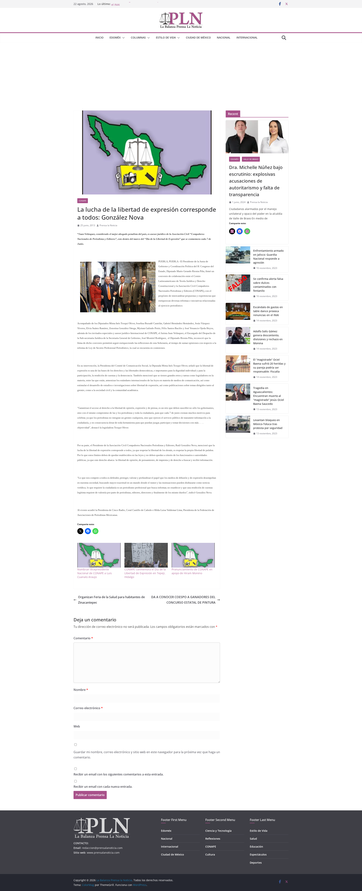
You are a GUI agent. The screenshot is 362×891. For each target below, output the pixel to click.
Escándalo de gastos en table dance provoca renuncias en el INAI (268, 311)
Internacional (247, 37)
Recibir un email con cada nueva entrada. (103, 787)
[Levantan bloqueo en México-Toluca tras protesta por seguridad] (238, 427)
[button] (123, 38)
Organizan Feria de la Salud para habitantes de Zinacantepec (111, 600)
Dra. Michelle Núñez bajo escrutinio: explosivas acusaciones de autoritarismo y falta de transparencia (256, 180)
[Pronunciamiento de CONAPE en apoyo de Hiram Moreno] (193, 555)
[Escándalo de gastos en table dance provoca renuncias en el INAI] (238, 314)
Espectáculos (258, 854)
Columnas (138, 37)
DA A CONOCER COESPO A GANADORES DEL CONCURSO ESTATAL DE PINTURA (183, 600)
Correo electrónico (88, 708)
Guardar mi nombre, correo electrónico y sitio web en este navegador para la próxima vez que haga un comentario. (147, 755)
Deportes (256, 862)
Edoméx (115, 37)
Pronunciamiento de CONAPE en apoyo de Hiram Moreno (192, 571)
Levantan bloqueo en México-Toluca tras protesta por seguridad (267, 424)
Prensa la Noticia (108, 225)
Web (77, 726)
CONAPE (82, 200)
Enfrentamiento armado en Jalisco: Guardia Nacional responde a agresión (268, 256)
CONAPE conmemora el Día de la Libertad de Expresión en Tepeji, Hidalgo (145, 573)
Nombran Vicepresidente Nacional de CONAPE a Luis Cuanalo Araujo (94, 573)
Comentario (83, 638)
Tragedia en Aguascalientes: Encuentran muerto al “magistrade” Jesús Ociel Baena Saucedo (268, 396)
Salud (253, 838)
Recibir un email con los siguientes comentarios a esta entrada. (118, 774)
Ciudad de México (198, 37)
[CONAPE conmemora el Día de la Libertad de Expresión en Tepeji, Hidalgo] (146, 555)
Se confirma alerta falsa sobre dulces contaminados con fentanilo (268, 284)
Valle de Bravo (250, 159)
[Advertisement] (181, 70)
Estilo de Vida (166, 37)
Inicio (99, 37)
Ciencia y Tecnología (218, 830)
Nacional (223, 37)
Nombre (81, 690)
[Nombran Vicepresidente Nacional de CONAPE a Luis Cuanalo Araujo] (99, 555)
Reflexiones (212, 838)
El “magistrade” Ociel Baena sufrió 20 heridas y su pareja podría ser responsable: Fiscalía (269, 365)
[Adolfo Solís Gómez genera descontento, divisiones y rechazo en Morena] (238, 340)
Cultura (210, 854)
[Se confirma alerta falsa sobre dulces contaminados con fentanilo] (238, 288)
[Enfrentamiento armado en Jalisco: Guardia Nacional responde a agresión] (238, 259)
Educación (256, 846)
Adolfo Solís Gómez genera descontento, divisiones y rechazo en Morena (268, 337)
